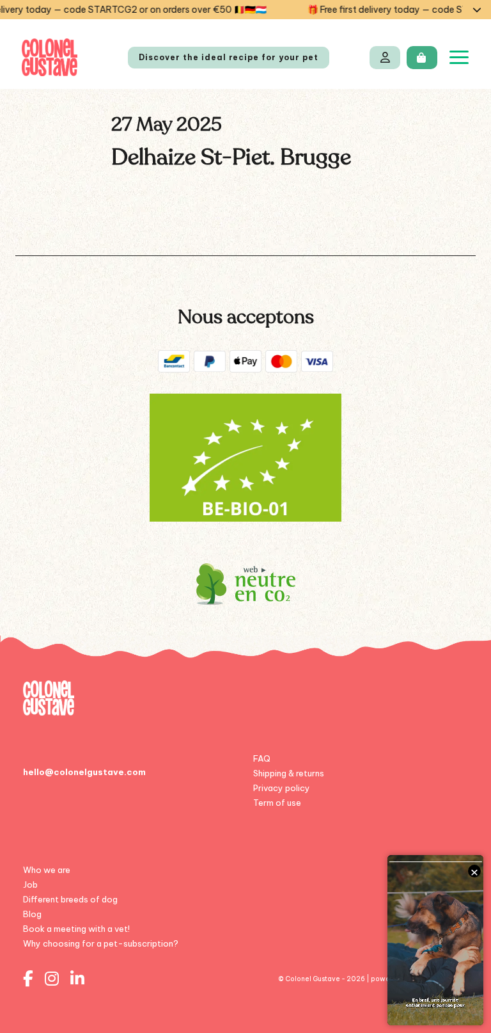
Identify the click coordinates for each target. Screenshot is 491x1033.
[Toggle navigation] (459, 57)
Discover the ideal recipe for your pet (228, 57)
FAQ (261, 758)
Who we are (46, 870)
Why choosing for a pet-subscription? (100, 943)
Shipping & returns (288, 773)
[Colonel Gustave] (49, 57)
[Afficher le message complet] (477, 9)
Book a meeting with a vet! (76, 929)
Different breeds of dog (70, 899)
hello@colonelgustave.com (84, 772)
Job (30, 884)
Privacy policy (281, 788)
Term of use (277, 802)
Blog (32, 914)
